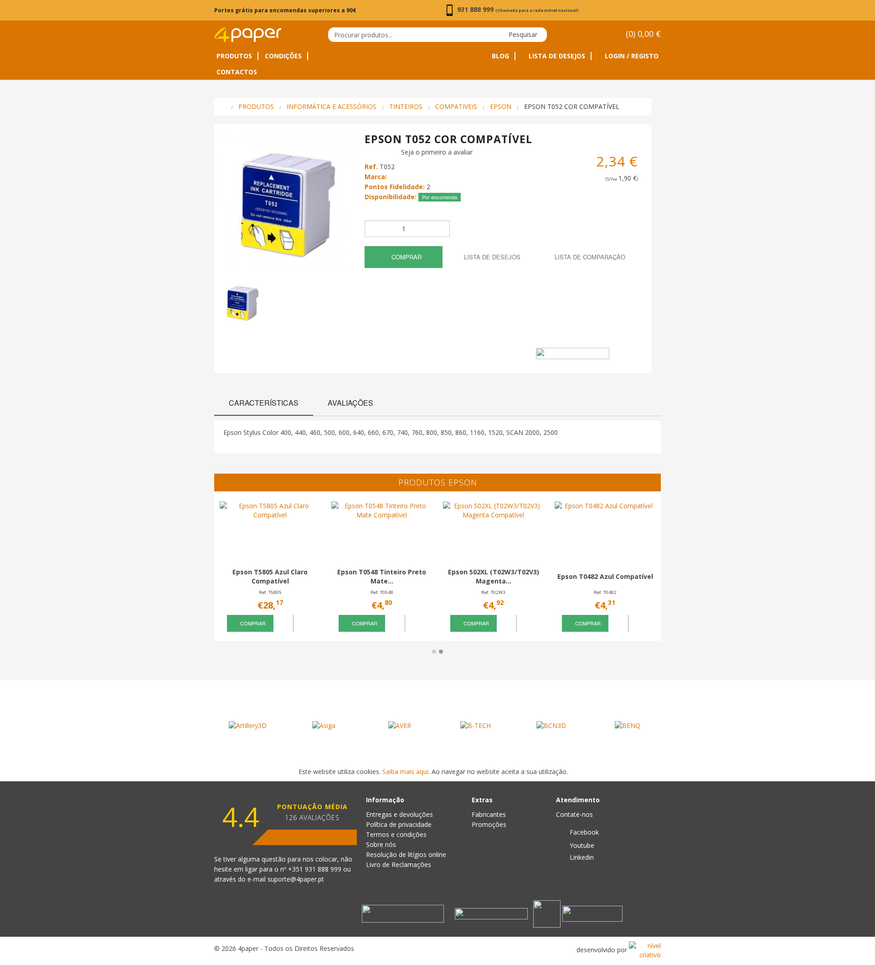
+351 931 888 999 (315, 869)
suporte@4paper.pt (296, 879)
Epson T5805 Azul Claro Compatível (270, 576)
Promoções (489, 824)
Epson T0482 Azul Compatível (605, 576)
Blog (500, 56)
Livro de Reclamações (398, 864)
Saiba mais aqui (405, 771)
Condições (283, 56)
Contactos (236, 72)
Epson (500, 106)
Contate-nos (574, 814)
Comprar (406, 257)
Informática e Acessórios (331, 106)
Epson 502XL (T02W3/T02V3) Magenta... (493, 576)
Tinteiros (405, 106)
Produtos (234, 56)
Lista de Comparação (589, 257)
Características (264, 402)
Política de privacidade (399, 824)
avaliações (350, 402)
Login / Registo (631, 56)
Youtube (581, 845)
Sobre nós (381, 844)
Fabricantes (489, 814)
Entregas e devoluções (399, 814)
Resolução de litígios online (406, 854)
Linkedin (581, 857)
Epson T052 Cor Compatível (571, 106)
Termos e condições (396, 834)
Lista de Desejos (556, 56)
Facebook (583, 832)
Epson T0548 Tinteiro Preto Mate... (381, 576)
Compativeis (456, 106)
